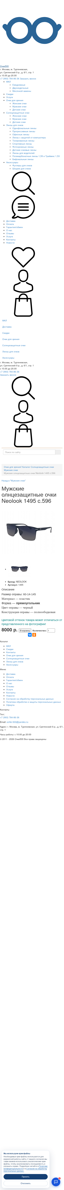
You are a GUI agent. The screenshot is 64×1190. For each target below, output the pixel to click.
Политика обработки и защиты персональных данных (33, 701)
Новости (10, 242)
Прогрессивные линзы (23, 131)
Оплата (10, 223)
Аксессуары (12, 162)
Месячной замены (21, 90)
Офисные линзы (20, 134)
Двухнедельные (20, 87)
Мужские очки (19, 106)
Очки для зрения (14, 100)
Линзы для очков (14, 125)
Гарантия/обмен (14, 227)
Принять (26, 1177)
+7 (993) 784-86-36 (9, 78)
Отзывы (10, 233)
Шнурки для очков (21, 168)
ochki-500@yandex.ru (17, 721)
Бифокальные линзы (23, 159)
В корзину (25, 630)
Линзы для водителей (23, 152)
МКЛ (8, 81)
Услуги (9, 97)
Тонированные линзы (23, 140)
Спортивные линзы (22, 143)
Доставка (10, 220)
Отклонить (26, 1183)
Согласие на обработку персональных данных (30, 698)
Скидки (9, 94)
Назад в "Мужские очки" (14, 480)
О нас (9, 230)
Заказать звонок (28, 78)
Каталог (33, 459)
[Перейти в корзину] (23, 315)
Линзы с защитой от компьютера (29, 137)
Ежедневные (18, 84)
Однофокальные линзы (24, 128)
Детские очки (19, 109)
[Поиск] (58, 452)
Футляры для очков (22, 165)
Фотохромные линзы (23, 146)
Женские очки (19, 103)
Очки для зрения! (13, 466)
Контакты (11, 239)
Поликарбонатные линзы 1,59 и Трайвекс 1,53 (36, 156)
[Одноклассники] (34, 635)
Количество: (40, 630)
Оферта (10, 704)
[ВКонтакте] (30, 635)
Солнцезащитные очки (17, 112)
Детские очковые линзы (24, 149)
